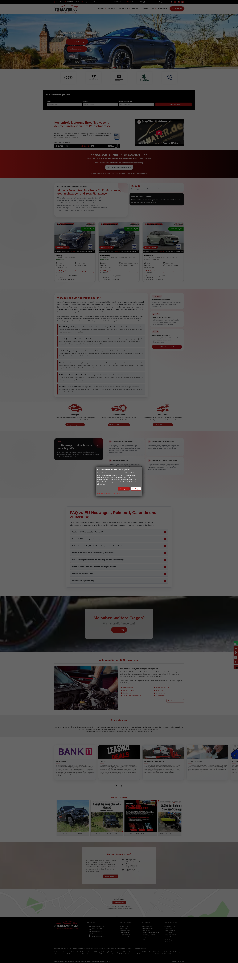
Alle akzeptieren (123, 489)
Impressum (116, 493)
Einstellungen (136, 489)
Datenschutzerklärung (104, 493)
